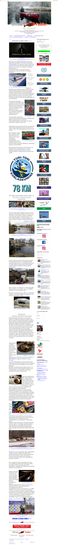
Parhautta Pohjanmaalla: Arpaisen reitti (42, 368)
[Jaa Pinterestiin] (13, 540)
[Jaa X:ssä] (11, 540)
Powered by (42, 53)
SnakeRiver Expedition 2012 (41, 372)
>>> (24, 209)
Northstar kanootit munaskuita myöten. (46, 264)
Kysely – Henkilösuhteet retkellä (16, 37)
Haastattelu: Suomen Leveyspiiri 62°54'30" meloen (45, 270)
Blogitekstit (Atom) (12, 543)
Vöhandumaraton (12, 64)
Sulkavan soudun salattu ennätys (45, 275)
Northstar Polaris (20, 87)
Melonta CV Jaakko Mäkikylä (30, 37)
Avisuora (39, 364)
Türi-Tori (23, 63)
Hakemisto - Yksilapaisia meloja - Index (46, 296)
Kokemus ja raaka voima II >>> (21, 519)
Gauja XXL (25, 58)
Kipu (38, 366)
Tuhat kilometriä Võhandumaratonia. (45, 285)
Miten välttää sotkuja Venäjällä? (42, 377)
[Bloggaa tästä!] (10, 540)
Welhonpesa (24, 87)
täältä (25, 293)
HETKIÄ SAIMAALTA (40, 362)
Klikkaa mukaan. (44, 51)
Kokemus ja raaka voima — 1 (21, 41)
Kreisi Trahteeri (12, 358)
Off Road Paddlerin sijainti (19, 35)
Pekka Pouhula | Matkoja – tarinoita (42, 362)
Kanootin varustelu (43, 301)
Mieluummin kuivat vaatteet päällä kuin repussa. (46, 280)
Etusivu (10, 35)
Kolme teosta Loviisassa (41, 371)
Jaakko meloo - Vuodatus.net (41, 374)
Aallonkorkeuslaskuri (38, 35)
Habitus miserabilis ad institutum (42, 366)
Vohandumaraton (29, 59)
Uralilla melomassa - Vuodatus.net (42, 376)
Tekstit (39, 253)
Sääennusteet (29, 35)
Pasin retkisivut (40, 368)
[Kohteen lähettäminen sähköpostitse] (9, 540)
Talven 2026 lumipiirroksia (41, 364)
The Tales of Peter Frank (41, 380)
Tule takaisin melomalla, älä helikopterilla (44, 259)
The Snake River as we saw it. (41, 373)
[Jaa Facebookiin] (12, 540)
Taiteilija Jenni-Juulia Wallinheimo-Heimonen (42, 379)
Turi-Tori (24, 59)
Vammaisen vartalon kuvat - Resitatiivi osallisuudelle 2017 (43, 370)
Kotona (39, 375)
